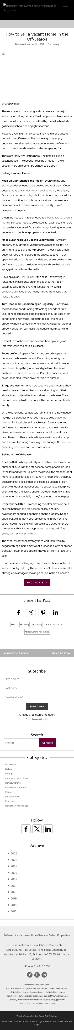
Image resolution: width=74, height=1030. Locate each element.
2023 (14, 873)
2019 (14, 898)
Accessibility (38, 1003)
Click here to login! (37, 719)
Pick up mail (27, 277)
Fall (15, 624)
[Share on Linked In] (55, 612)
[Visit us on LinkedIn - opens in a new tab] (48, 829)
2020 (14, 892)
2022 (14, 879)
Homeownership (55, 624)
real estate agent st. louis (17, 778)
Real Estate (10, 764)
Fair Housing (50, 1003)
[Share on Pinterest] (43, 612)
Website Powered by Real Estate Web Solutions (37, 1016)
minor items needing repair (39, 190)
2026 (14, 853)
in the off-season (29, 509)
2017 (13, 911)
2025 (14, 860)
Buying (8, 773)
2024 (14, 866)
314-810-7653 (42, 966)
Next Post (59, 653)
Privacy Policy (24, 1003)
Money (8, 791)
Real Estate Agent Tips (38, 631)
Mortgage (10, 801)
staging (38, 624)
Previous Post (17, 653)
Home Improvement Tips (16, 805)
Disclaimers (58, 1021)
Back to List (36, 582)
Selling (25, 624)
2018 (14, 905)
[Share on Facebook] (18, 612)
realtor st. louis (12, 796)
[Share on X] (30, 612)
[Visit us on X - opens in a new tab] (37, 829)
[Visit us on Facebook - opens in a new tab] (26, 829)
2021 (14, 886)
